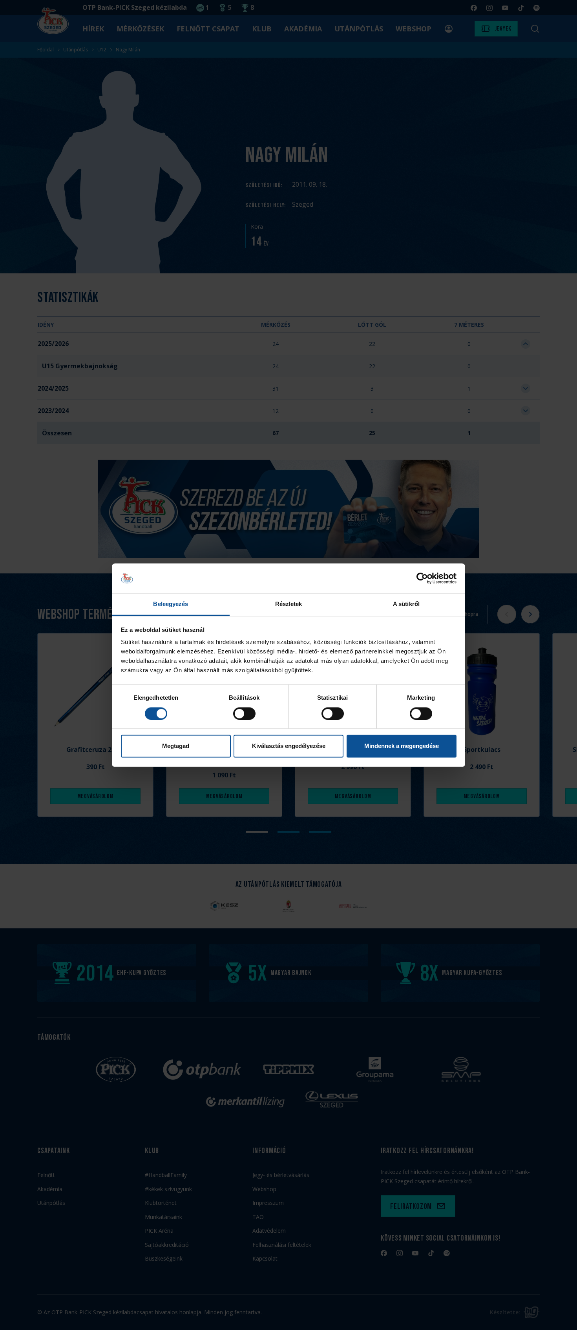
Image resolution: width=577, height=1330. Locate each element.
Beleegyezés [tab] (170, 604)
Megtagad (175, 746)
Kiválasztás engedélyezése (288, 746)
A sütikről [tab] (406, 604)
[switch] (244, 713)
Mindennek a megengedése (401, 746)
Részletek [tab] (288, 604)
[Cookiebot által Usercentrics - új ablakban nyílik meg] (422, 578)
